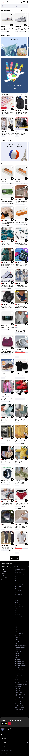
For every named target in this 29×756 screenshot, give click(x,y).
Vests (16, 713)
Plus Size (3, 573)
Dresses (17, 576)
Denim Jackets (18, 701)
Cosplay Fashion (19, 588)
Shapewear (18, 686)
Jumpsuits (17, 679)
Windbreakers (18, 659)
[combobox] (15, 6)
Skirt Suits (17, 699)
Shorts (16, 629)
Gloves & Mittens (19, 703)
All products (24, 10)
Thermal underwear (20, 715)
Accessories (4, 571)
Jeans (16, 622)
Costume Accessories (20, 645)
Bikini (16, 639)
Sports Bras (18, 688)
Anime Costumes (19, 669)
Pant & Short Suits (19, 633)
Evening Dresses (19, 620)
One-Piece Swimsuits (20, 665)
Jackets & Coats (19, 584)
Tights (16, 657)
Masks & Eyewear (19, 707)
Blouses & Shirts (19, 586)
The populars (5, 94)
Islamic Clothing (19, 677)
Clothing (3, 569)
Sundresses (18, 651)
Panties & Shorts (19, 697)
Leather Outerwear (19, 705)
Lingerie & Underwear (20, 590)
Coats (16, 643)
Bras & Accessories (19, 618)
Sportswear (18, 604)
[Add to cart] (11, 25)
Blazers (17, 673)
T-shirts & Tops (19, 572)
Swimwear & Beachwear (21, 606)
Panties (17, 667)
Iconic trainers (5, 10)
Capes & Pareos (19, 692)
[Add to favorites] (12, 14)
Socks (16, 602)
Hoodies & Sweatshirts (20, 582)
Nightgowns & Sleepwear (21, 684)
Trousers (17, 578)
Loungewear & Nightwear (21, 596)
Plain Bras (17, 649)
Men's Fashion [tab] (17, 566)
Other (2, 579)
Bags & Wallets (4, 577)
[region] (14, 22)
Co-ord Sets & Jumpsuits (21, 594)
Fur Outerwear (18, 675)
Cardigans (17, 637)
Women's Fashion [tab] (6, 566)
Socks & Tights (19, 592)
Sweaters (17, 614)
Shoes (2, 575)
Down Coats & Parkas (20, 647)
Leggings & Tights (19, 661)
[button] (2, 723)
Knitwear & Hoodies (20, 574)
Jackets (17, 610)
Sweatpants (18, 653)
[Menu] (1, 1)
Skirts (16, 612)
